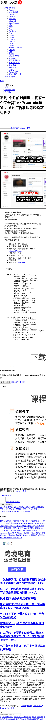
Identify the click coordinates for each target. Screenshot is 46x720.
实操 (38, 717)
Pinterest (12, 41)
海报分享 (9, 504)
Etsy (10, 29)
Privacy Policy (26, 706)
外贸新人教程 (16, 528)
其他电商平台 (14, 63)
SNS (10, 52)
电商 (3, 719)
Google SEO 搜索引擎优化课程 (19, 526)
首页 (6, 87)
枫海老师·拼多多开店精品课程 (18, 598)
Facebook (12, 31)
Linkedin (12, 39)
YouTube (12, 58)
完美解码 (21, 262)
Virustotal (12, 251)
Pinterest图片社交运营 (32, 530)
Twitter (11, 54)
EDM (11, 27)
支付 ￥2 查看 (5, 382)
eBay (11, 25)
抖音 (41, 717)
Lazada (11, 37)
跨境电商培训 (9, 90)
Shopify (12, 50)
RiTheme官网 (21, 491)
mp (15, 717)
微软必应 (12, 19)
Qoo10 (11, 43)
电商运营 (9, 719)
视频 (9, 495)
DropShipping (14, 23)
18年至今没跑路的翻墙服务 (10, 521)
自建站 (11, 70)
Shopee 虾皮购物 (15, 47)
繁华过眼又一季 (15, 74)
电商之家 (14, 128)
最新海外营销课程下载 (30, 521)
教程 (6, 495)
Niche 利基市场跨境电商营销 (13, 535)
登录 (2, 81)
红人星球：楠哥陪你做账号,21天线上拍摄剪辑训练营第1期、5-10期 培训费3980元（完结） (22, 636)
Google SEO (13, 72)
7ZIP (19, 260)
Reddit (11, 45)
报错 (12, 708)
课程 (21, 719)
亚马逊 (34, 717)
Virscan (19, 251)
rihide (2, 495)
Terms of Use (4, 708)
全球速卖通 (13, 12)
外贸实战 (12, 65)
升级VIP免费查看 (18, 382)
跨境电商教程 (9, 8)
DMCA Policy (38, 706)
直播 (13, 719)
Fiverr (11, 33)
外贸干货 (12, 67)
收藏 (2, 504)
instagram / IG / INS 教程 (9, 533)
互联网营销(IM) (15, 60)
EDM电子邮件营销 (23, 523)
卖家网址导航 (9, 77)
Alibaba (12, 14)
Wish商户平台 (14, 56)
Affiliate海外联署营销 (15, 530)
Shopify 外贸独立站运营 (33, 535)
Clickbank (12, 21)
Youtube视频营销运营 (29, 528)
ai (0, 717)
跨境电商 (30, 719)
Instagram (12, 35)
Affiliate (12, 16)
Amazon (12, 10)
